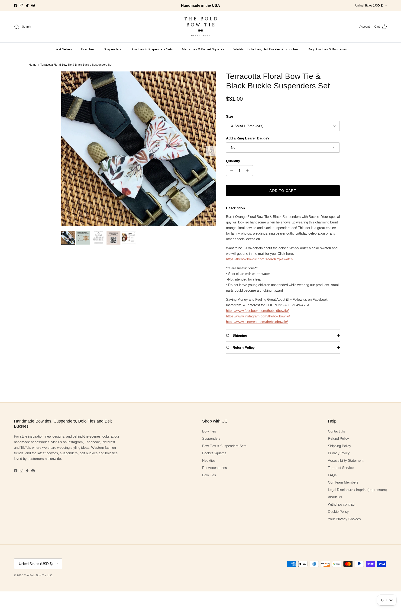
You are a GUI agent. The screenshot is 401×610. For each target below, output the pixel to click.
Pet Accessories (214, 468)
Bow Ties (87, 49)
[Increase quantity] (249, 170)
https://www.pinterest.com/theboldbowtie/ (257, 322)
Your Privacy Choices (344, 519)
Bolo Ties (209, 475)
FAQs (332, 475)
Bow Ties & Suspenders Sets (224, 446)
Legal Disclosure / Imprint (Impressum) (357, 490)
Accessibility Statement (345, 460)
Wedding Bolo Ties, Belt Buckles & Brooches (265, 49)
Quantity (233, 161)
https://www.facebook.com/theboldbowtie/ (257, 311)
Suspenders (112, 49)
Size (229, 116)
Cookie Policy (338, 511)
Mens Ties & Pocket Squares (203, 49)
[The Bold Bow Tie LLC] (200, 27)
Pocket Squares (214, 453)
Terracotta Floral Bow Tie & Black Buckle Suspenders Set (76, 64)
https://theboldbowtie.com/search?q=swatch (259, 259)
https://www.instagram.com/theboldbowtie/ (258, 316)
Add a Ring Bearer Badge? (247, 138)
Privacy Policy (339, 453)
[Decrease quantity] (230, 170)
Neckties (209, 460)
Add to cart (282, 191)
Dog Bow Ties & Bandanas (327, 49)
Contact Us (336, 431)
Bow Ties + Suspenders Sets (152, 49)
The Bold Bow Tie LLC (38, 575)
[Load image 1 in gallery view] (138, 148)
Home (32, 64)
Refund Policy (338, 438)
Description (235, 208)
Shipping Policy (339, 446)
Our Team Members (343, 482)
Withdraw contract (341, 504)
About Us (335, 497)
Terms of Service (341, 468)
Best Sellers (63, 49)
